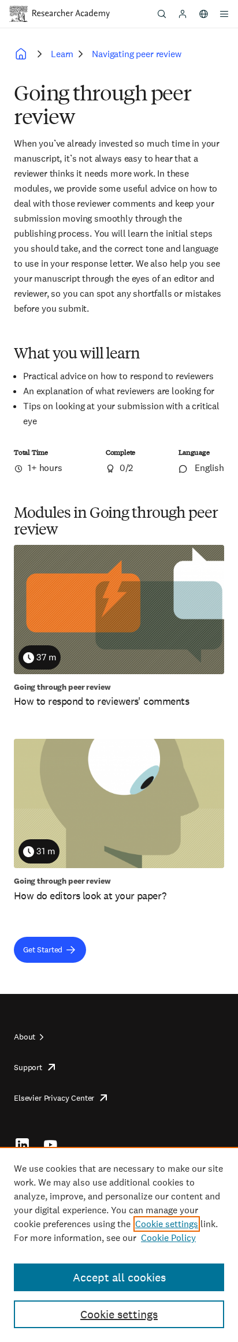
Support (28, 1067)
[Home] (71, 13)
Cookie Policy (168, 1238)
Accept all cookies (119, 1277)
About (24, 1036)
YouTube (50, 1144)
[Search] (162, 14)
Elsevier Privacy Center (54, 1098)
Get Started (42, 949)
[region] (119, 1244)
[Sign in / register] (182, 14)
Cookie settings (166, 1224)
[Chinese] (203, 14)
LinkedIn (22, 1144)
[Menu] (224, 14)
